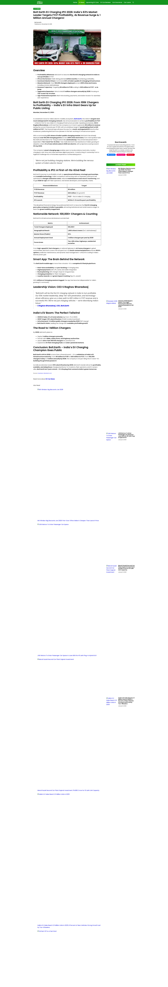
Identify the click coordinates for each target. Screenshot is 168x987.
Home (75, 2)
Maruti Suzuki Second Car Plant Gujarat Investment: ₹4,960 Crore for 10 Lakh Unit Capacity (68, 790)
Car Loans (127, 2)
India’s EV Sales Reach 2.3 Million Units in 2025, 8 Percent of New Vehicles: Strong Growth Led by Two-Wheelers (126, 701)
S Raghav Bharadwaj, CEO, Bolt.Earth (53, 306)
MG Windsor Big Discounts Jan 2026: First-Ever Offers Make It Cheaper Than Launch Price (68, 521)
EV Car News (50, 379)
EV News (81, 2)
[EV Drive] (39, 2)
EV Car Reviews (105, 2)
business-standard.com (45, 373)
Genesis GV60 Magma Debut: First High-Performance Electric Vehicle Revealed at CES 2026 (126, 304)
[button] (133, 2)
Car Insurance (117, 2)
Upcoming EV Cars (92, 2)
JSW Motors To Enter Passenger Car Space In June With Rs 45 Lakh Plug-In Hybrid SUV (67, 655)
